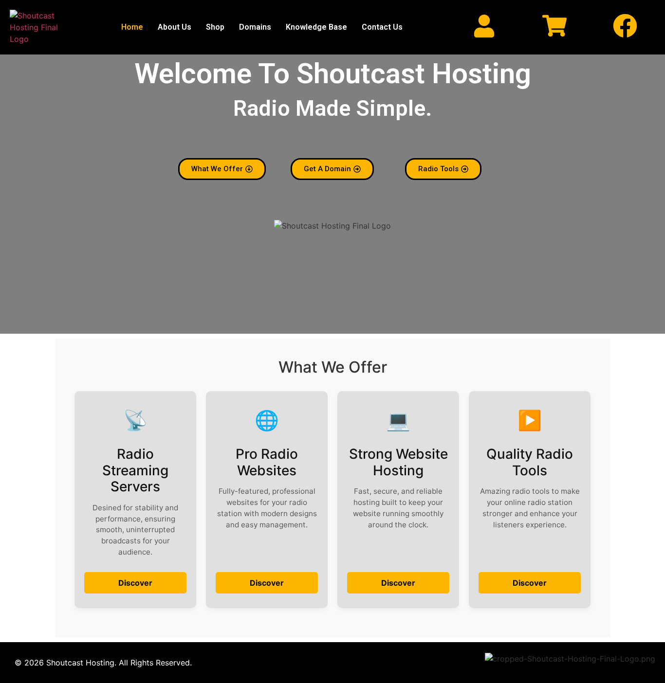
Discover (135, 583)
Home (132, 27)
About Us (174, 27)
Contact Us (382, 27)
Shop (215, 27)
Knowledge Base (316, 27)
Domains (255, 27)
